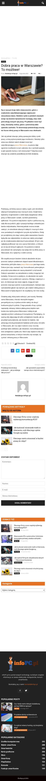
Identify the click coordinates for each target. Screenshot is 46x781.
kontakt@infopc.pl (31, 684)
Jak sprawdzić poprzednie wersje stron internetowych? (34, 369)
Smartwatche (6, 748)
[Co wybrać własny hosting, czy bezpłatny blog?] (6, 728)
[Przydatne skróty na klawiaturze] (6, 717)
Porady (3, 61)
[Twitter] (26, 690)
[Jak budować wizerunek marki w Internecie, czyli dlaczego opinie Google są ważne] (6, 430)
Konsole (4, 765)
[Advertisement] (23, 31)
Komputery (18, 562)
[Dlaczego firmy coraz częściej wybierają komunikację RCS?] (6, 419)
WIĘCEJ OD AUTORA (11, 410)
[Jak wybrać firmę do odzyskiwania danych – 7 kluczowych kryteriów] (6, 561)
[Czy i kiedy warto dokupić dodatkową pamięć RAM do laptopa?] (6, 707)
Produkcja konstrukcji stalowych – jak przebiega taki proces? (10, 370)
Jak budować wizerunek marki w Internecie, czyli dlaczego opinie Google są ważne (27, 430)
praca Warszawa (21, 145)
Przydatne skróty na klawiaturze (25, 714)
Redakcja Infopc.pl (11, 73)
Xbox (3, 755)
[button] (43, 3)
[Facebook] (20, 690)
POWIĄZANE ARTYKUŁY (13, 407)
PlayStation (6, 762)
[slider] (8, 343)
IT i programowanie (21, 717)
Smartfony (5, 758)
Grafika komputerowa (10, 742)
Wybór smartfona (8, 745)
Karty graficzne (7, 752)
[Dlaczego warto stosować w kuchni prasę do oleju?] (6, 441)
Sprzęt (17, 541)
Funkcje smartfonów (10, 769)
